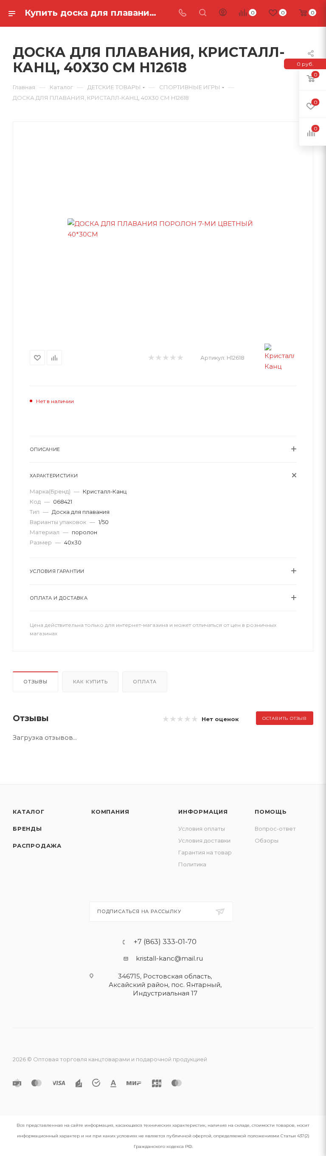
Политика (192, 864)
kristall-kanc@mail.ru (169, 958)
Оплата (145, 682)
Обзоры (266, 840)
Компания (110, 811)
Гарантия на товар (205, 852)
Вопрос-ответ (275, 828)
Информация (203, 811)
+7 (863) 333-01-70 (165, 942)
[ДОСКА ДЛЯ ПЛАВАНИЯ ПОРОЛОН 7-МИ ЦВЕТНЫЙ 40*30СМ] (163, 228)
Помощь (271, 811)
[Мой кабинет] (223, 13)
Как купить (90, 682)
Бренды (27, 828)
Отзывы (35, 682)
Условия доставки (204, 840)
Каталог (29, 811)
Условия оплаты (201, 828)
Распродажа (37, 845)
